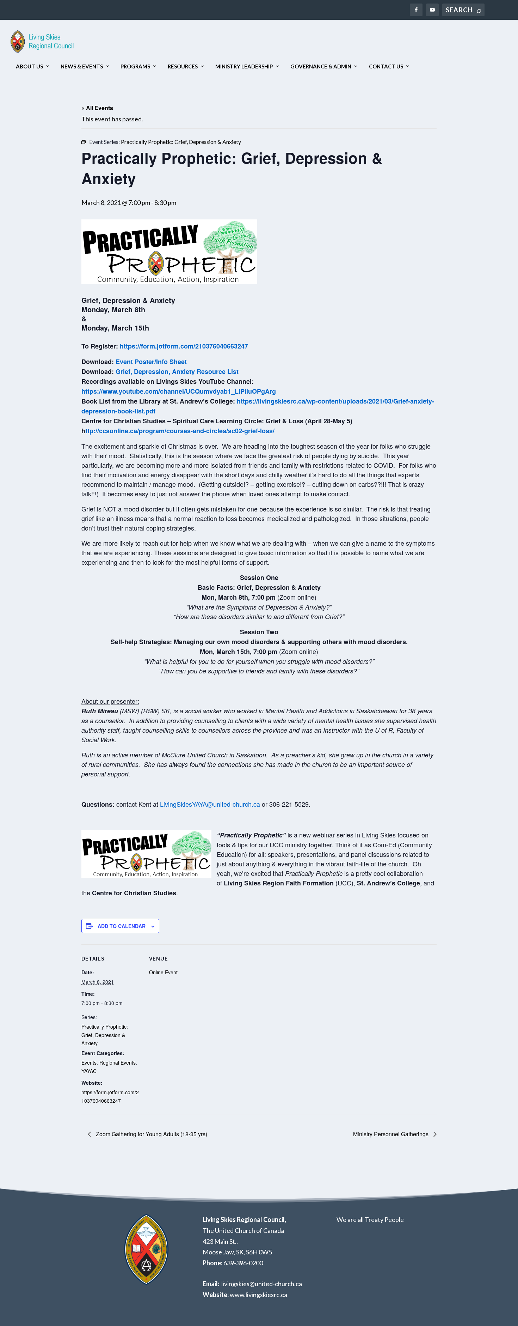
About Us (29, 66)
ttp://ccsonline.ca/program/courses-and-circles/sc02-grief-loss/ (180, 430)
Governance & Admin (320, 66)
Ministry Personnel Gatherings (391, 1134)
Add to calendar (122, 926)
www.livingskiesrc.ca (258, 1294)
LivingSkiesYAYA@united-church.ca (210, 804)
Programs (135, 66)
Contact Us (386, 66)
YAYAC (89, 1070)
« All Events (97, 108)
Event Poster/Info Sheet (151, 361)
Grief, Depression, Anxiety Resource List (177, 371)
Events (89, 1062)
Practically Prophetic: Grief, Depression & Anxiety (104, 1035)
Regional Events (117, 1062)
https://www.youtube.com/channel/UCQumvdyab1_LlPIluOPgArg (178, 391)
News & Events (82, 66)
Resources (183, 66)
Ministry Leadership (244, 66)
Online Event (163, 972)
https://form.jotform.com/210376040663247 (185, 346)
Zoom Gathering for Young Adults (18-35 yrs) (150, 1134)
